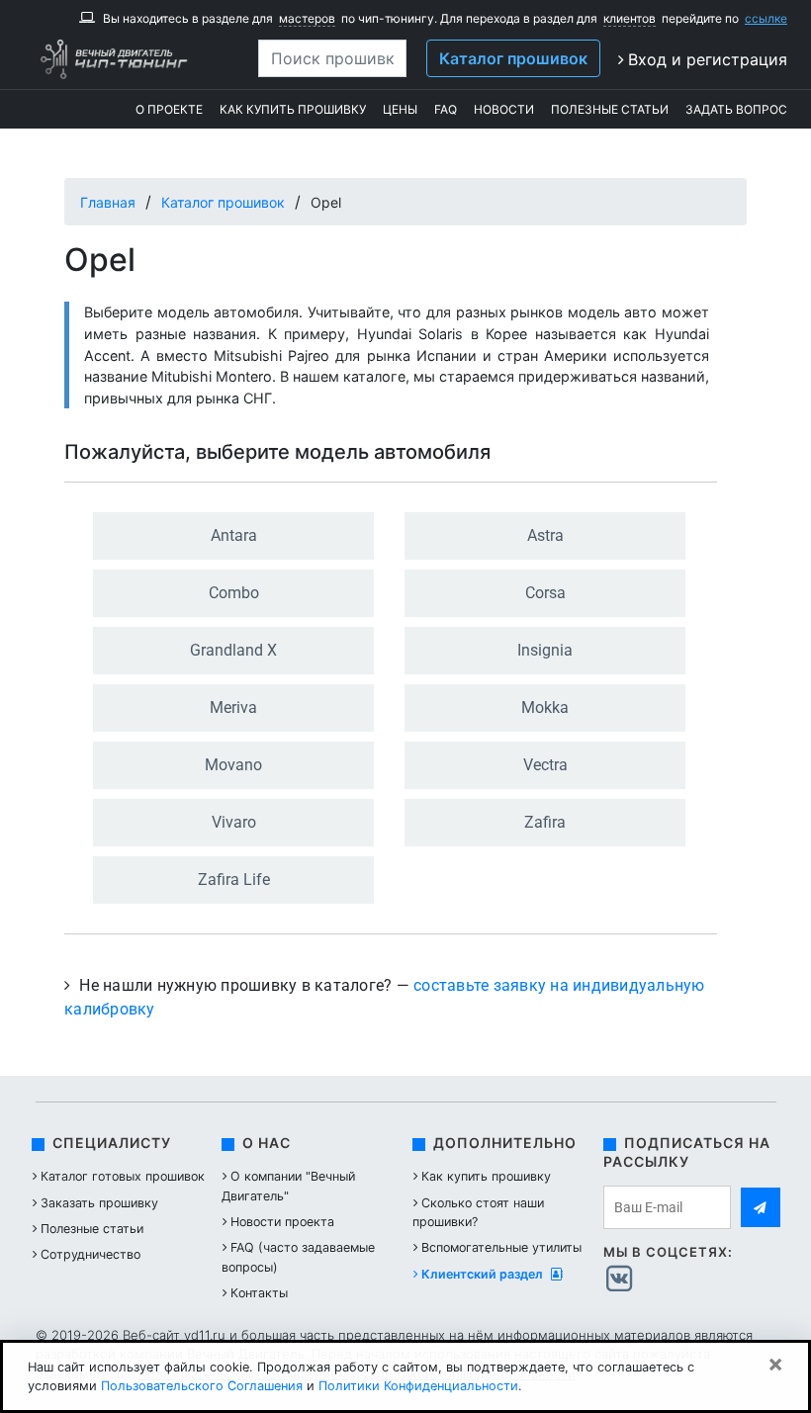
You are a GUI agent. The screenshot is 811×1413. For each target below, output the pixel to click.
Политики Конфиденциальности (418, 1385)
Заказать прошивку (99, 1202)
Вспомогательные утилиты (501, 1247)
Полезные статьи (610, 109)
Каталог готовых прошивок (123, 1176)
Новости (504, 109)
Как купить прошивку (293, 109)
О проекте (169, 109)
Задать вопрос (736, 109)
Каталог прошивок (513, 58)
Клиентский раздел (483, 1274)
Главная (107, 202)
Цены (400, 109)
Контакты (259, 1292)
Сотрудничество (90, 1254)
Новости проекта (282, 1221)
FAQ (445, 109)
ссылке (766, 18)
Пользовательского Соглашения (202, 1385)
